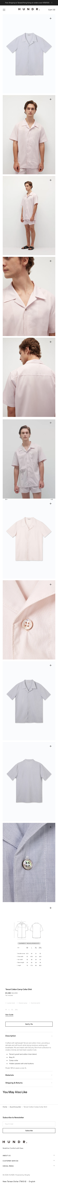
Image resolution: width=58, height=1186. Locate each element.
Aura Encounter (15, 1107)
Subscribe (29, 1131)
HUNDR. (12, 1175)
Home (5, 1107)
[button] (4, 10)
